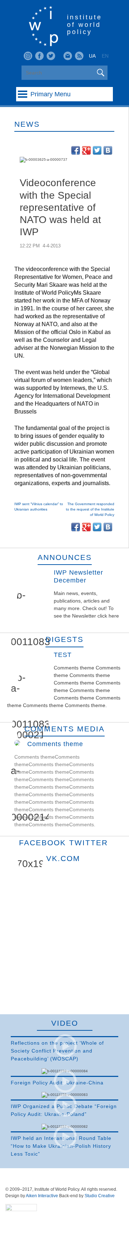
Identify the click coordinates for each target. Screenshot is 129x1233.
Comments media (64, 729)
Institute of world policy (84, 24)
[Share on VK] (108, 150)
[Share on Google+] (86, 150)
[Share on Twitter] (97, 150)
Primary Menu (50, 94)
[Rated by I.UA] (21, 1209)
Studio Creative (100, 1195)
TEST (63, 654)
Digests (64, 639)
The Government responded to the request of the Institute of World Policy (90, 509)
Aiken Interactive (42, 1195)
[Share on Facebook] (75, 150)
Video (64, 1023)
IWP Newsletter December (78, 576)
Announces (65, 557)
